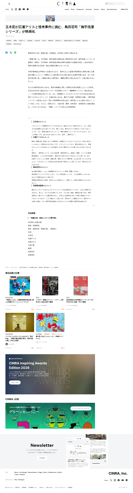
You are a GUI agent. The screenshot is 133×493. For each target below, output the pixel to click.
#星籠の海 (84, 40)
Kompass (21, 479)
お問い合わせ (49, 487)
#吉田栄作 (29, 40)
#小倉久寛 (37, 40)
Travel (16, 474)
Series (103, 9)
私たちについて (9, 487)
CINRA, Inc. (118, 473)
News (72, 9)
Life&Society (52, 472)
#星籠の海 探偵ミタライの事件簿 (72, 40)
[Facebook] (20, 9)
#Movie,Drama (17, 44)
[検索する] (106, 3)
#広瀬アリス (22, 40)
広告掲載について (32, 487)
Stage (40, 472)
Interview (89, 9)
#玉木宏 (44, 40)
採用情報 (24, 487)
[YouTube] (24, 9)
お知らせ (41, 487)
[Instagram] (16, 9)
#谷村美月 (8, 40)
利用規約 (70, 487)
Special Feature (112, 9)
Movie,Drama (13, 267)
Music (16, 472)
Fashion (22, 474)
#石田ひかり (58, 40)
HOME (7, 267)
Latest (67, 9)
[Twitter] (12, 9)
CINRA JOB (124, 9)
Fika (15, 479)
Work (59, 472)
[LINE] (28, 9)
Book (45, 472)
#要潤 (15, 40)
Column (96, 9)
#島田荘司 (50, 40)
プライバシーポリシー (60, 487)
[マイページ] (9, 4)
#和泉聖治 (8, 44)
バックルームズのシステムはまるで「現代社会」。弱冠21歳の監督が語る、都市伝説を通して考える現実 (19, 338)
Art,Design (23, 472)
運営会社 (17, 487)
